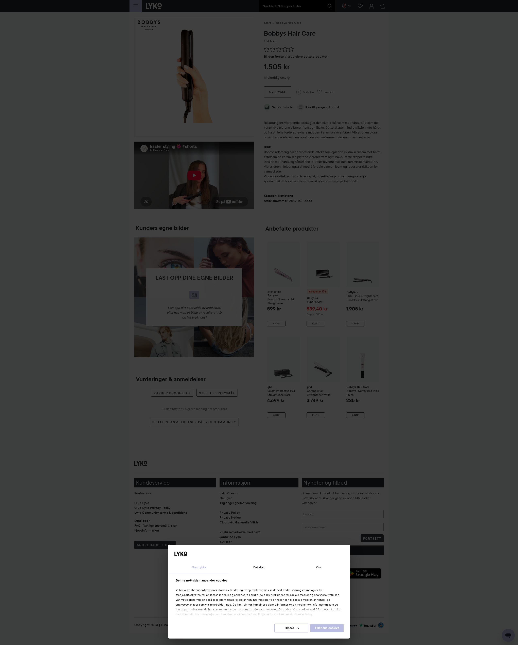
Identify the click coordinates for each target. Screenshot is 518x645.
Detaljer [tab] (259, 567)
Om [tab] (318, 567)
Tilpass (289, 628)
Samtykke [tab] (199, 567)
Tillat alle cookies (327, 628)
